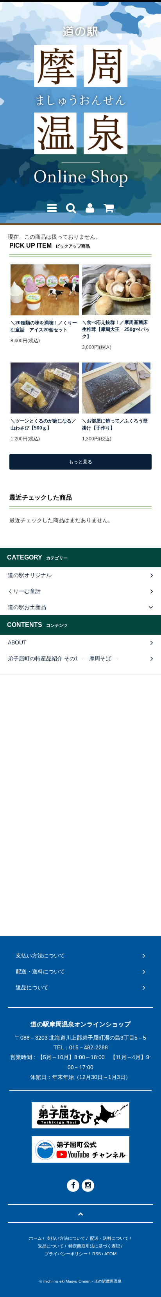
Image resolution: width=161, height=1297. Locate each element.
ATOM (110, 1253)
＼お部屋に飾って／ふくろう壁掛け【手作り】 (115, 424)
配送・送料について (109, 1238)
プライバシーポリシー (66, 1253)
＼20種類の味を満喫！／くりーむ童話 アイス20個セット (44, 326)
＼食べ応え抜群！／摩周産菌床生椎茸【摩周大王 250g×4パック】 (116, 329)
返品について (51, 1246)
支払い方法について (66, 1238)
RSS (96, 1253)
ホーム (35, 1238)
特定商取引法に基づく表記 (94, 1246)
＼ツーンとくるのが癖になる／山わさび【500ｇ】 (43, 424)
